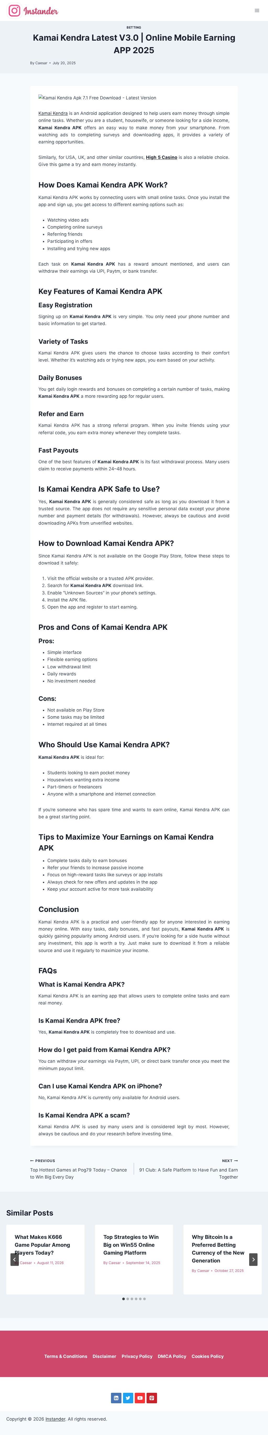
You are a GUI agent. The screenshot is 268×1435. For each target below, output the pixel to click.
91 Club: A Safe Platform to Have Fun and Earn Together (188, 1169)
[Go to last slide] (14, 1259)
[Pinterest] (152, 1398)
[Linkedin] (116, 1398)
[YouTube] (140, 1398)
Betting (134, 27)
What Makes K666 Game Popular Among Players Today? (42, 1245)
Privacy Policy (137, 1356)
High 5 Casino (161, 157)
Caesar (41, 63)
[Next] (253, 1259)
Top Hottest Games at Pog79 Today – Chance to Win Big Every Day (78, 1169)
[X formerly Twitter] (128, 1398)
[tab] (123, 1299)
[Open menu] (257, 10)
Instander (55, 1419)
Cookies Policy (208, 1356)
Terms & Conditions (65, 1356)
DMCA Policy (172, 1356)
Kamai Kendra (53, 113)
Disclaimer (104, 1356)
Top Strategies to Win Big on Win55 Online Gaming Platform (131, 1245)
